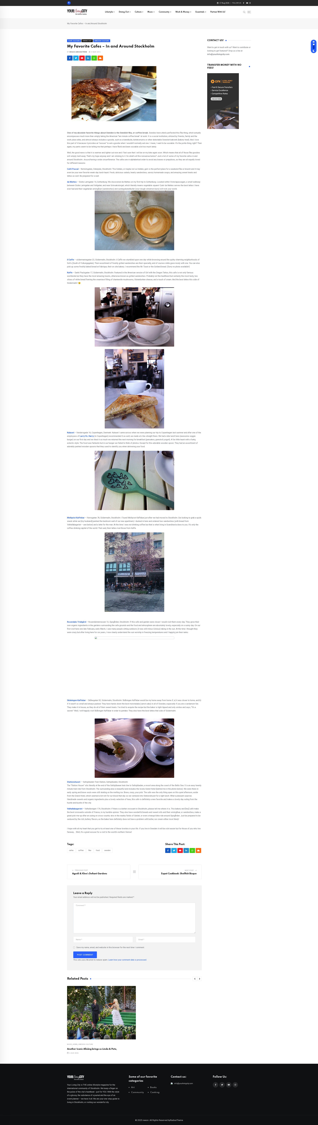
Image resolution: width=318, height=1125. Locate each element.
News (75, 1044)
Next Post (189, 870)
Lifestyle (109, 12)
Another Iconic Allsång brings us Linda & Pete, (92, 1049)
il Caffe (70, 260)
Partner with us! (217, 12)
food (98, 850)
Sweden (107, 850)
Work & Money (182, 12)
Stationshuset (73, 782)
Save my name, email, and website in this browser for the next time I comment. (110, 947)
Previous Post (81, 870)
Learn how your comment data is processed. (127, 960)
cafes (71, 850)
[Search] (244, 11)
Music (150, 12)
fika (89, 850)
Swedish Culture (85, 1044)
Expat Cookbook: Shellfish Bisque (179, 874)
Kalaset (70, 432)
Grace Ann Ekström (78, 52)
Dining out (124, 12)
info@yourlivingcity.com (183, 1083)
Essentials (199, 12)
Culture (138, 12)
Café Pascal (73, 169)
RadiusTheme (176, 1120)
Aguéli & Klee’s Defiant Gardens (89, 874)
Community (164, 12)
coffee (81, 850)
